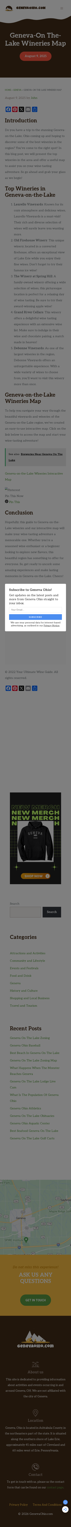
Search (14, 903)
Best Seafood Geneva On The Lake (34, 1131)
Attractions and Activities (27, 953)
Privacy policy (18, 1505)
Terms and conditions (47, 1505)
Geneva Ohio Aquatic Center (30, 1123)
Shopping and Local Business (30, 998)
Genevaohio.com (31, 8)
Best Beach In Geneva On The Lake (34, 1053)
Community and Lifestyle (27, 961)
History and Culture (24, 991)
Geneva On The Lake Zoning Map (33, 1060)
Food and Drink (21, 976)
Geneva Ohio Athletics (25, 1108)
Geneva (17, 90)
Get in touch (35, 1300)
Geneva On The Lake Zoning (30, 1038)
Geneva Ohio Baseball (25, 1045)
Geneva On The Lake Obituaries (32, 1116)
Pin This (14, 502)
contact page (55, 1487)
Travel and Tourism (23, 1006)
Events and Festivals (24, 968)
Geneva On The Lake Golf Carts (32, 1138)
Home (8, 90)
